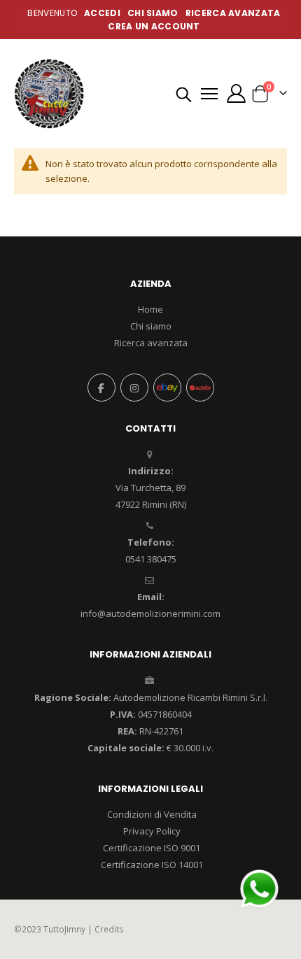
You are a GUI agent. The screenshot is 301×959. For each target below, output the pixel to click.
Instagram (134, 388)
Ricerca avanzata (233, 13)
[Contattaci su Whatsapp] (259, 887)
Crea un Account (154, 26)
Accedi (102, 13)
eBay (167, 388)
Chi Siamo (152, 13)
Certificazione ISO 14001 (152, 864)
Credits (109, 929)
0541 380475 (150, 559)
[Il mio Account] (236, 93)
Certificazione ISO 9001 (151, 847)
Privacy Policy (152, 831)
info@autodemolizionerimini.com (150, 613)
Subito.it (200, 388)
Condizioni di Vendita (152, 814)
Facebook (101, 388)
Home (150, 309)
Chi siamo (151, 326)
